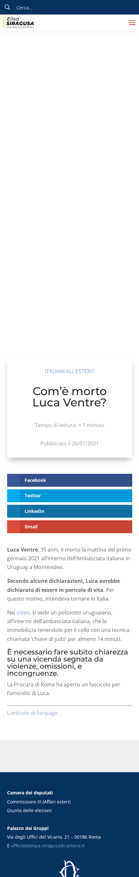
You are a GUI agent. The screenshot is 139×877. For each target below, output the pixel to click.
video (23, 612)
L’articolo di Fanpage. (33, 712)
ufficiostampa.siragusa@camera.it (48, 845)
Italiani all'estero (69, 371)
